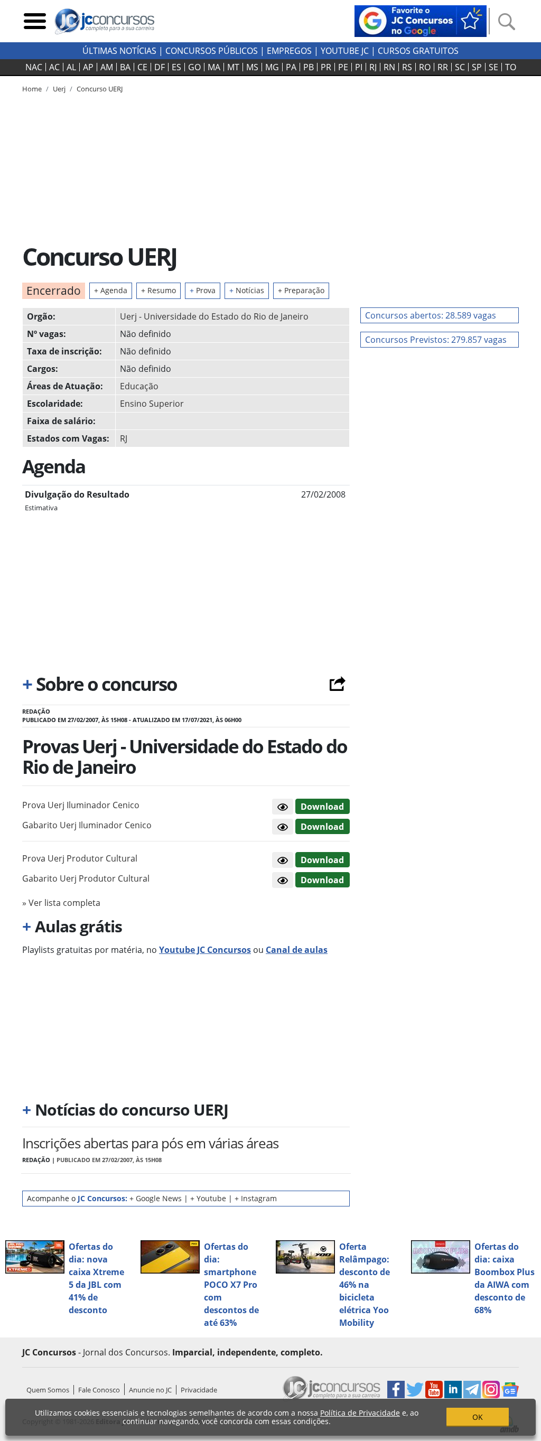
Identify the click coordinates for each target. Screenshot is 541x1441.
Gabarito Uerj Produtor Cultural (86, 878)
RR (442, 67)
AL (71, 67)
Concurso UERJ (100, 88)
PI (358, 67)
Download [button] (322, 806)
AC (54, 67)
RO (425, 67)
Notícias (246, 290)
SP (477, 67)
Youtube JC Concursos (205, 950)
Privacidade (199, 1390)
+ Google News (155, 1198)
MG (272, 67)
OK (477, 1417)
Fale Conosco (99, 1390)
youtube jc (345, 51)
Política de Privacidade (360, 1413)
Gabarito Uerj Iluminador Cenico (87, 825)
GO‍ (194, 67)
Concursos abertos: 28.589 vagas (430, 315)
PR (326, 67)
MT (233, 67)
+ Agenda (110, 290)
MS (252, 67)
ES (176, 67)
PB (308, 67)
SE (493, 67)
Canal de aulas (297, 950)
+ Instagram (256, 1198)
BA (125, 67)
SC (460, 67)
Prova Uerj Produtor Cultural (79, 858)
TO (510, 67)
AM (106, 67)
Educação (139, 386)
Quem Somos (47, 1390)
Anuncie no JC (150, 1390)
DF (159, 67)
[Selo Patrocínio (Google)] (421, 20)
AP (88, 67)
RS (407, 67)
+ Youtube (208, 1198)
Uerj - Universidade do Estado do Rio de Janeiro (214, 316)
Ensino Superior (152, 403)
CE (142, 67)
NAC (33, 67)
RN (389, 67)
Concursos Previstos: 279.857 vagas (436, 339)
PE (343, 67)
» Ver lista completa (61, 903)
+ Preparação (301, 290)
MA (214, 67)
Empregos (289, 51)
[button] (282, 807)
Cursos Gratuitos (418, 51)
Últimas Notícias (119, 51)
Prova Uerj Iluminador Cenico (80, 805)
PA (291, 67)
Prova (203, 290)
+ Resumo (158, 290)
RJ (373, 67)
